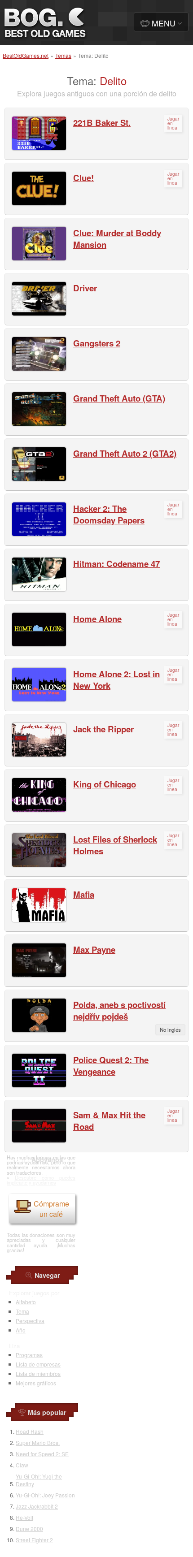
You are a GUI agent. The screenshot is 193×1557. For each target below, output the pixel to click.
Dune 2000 (29, 1528)
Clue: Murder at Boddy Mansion (117, 239)
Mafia (83, 894)
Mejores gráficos (36, 1383)
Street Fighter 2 (34, 1540)
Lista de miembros (38, 1373)
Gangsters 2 (96, 343)
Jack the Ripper (103, 729)
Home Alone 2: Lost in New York (116, 680)
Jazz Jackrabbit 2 (37, 1506)
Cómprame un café (51, 1208)
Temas (63, 55)
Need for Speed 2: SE (42, 1454)
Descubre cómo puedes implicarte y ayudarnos (41, 1180)
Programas (29, 1354)
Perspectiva (30, 1320)
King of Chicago (104, 784)
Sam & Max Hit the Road (109, 1121)
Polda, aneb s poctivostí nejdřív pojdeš (119, 1010)
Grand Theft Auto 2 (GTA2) (124, 453)
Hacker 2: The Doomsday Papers (109, 514)
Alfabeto (26, 1302)
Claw (22, 1465)
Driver (85, 288)
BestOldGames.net (25, 55)
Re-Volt (24, 1517)
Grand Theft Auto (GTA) (119, 398)
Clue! (83, 178)
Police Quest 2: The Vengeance (111, 1065)
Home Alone (97, 619)
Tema (22, 1311)
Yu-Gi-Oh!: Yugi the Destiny (39, 1480)
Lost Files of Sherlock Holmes (115, 845)
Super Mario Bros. (38, 1442)
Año (21, 1330)
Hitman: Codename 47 (116, 564)
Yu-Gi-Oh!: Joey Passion (45, 1495)
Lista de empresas (38, 1364)
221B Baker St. (102, 123)
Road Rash (30, 1431)
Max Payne (94, 949)
